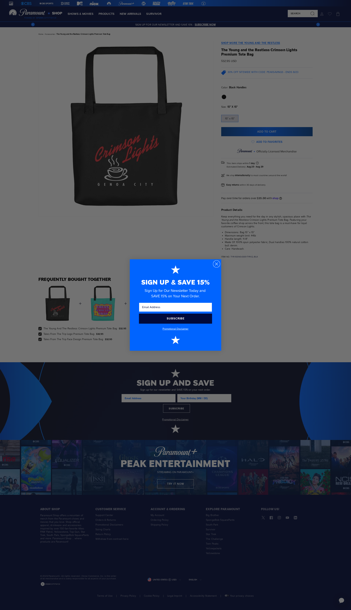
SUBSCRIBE (175, 318)
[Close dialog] (216, 264)
